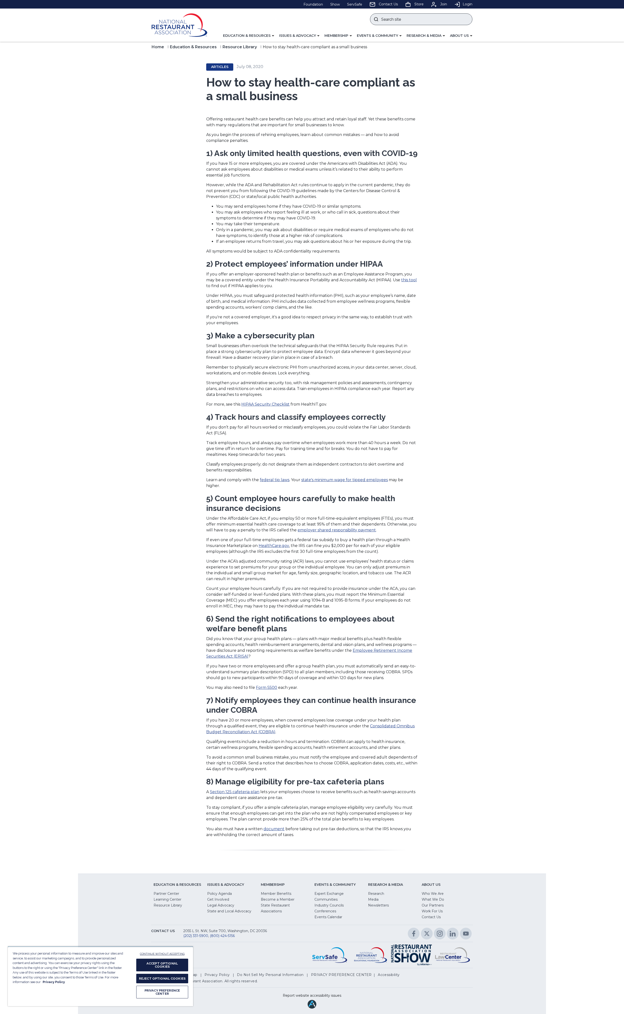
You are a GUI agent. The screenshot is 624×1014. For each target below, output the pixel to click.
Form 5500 (266, 687)
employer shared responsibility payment (337, 530)
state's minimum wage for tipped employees (344, 480)
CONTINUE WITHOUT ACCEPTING (162, 954)
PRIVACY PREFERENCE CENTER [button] (341, 975)
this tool (409, 280)
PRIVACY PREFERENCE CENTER (162, 992)
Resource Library (240, 47)
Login (467, 4)
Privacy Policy (54, 982)
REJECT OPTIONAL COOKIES (162, 978)
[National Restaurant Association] (179, 25)
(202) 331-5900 (195, 936)
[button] (248, 36)
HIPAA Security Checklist (265, 404)
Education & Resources (193, 47)
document (273, 829)
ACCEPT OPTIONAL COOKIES (162, 965)
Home (158, 47)
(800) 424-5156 (222, 936)
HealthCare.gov (274, 545)
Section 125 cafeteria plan (234, 792)
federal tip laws (274, 480)
